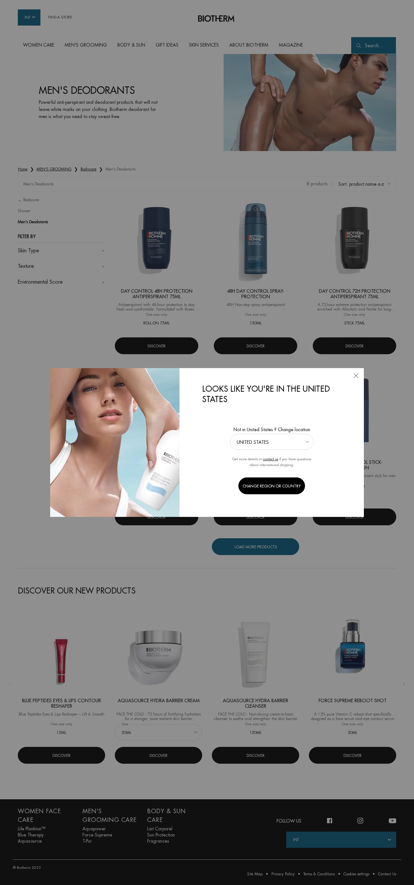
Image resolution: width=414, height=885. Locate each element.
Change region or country (272, 486)
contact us (270, 459)
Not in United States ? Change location (272, 429)
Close (356, 375)
